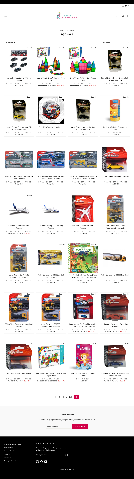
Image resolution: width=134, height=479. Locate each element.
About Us (7, 454)
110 (70, 397)
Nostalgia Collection (10, 461)
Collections (69, 30)
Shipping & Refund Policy (12, 444)
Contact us (7, 457)
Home (62, 30)
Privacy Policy (8, 447)
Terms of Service (9, 451)
